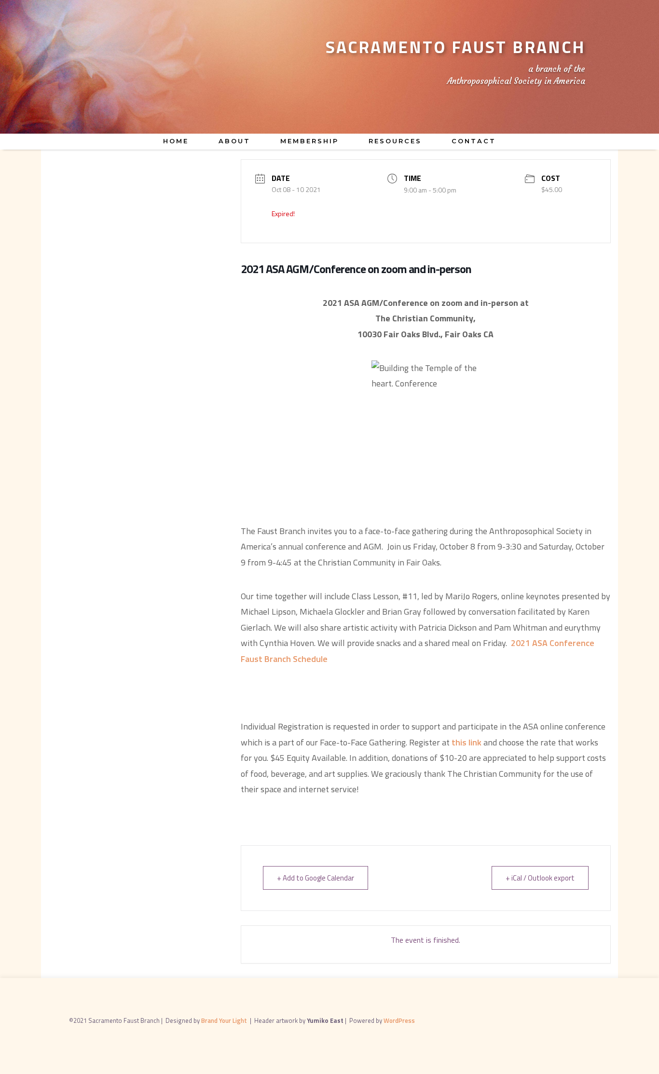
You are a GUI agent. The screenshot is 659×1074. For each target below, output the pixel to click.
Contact (474, 141)
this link (466, 742)
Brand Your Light (224, 1020)
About (234, 141)
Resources (395, 141)
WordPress (399, 1020)
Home (176, 141)
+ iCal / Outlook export (540, 877)
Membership (309, 141)
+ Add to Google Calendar (315, 877)
